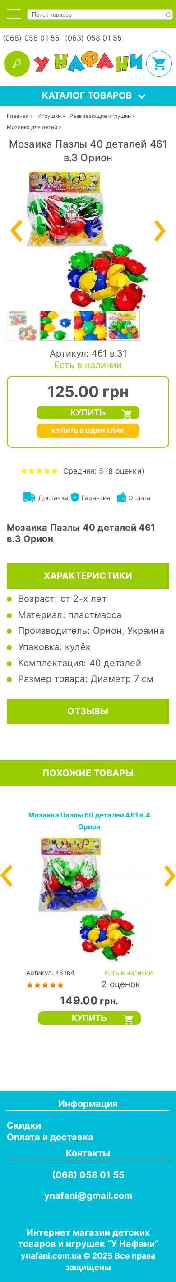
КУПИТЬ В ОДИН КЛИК (87, 430)
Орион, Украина (128, 630)
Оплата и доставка (50, 1137)
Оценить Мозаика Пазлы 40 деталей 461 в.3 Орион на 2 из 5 (32, 470)
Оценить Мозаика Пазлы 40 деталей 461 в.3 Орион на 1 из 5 (24, 470)
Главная (18, 116)
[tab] (14, 14)
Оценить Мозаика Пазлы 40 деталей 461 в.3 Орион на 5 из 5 (55, 470)
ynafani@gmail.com (88, 1195)
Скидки (24, 1125)
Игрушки (49, 116)
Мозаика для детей (32, 127)
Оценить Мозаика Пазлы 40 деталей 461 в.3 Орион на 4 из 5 (47, 470)
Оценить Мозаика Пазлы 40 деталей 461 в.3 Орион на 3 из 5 (39, 470)
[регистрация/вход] (17, 64)
